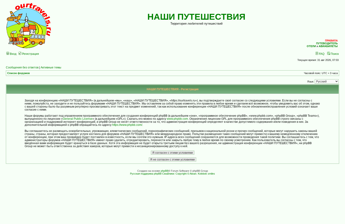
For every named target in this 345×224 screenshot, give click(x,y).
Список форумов (18, 73)
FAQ (321, 53)
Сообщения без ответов (22, 67)
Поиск (334, 53)
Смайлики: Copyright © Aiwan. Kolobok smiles (188, 173)
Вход (12, 53)
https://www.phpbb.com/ (127, 124)
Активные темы (51, 67)
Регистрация (30, 53)
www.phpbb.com (177, 118)
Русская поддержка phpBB (145, 173)
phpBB (164, 170)
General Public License (77, 118)
